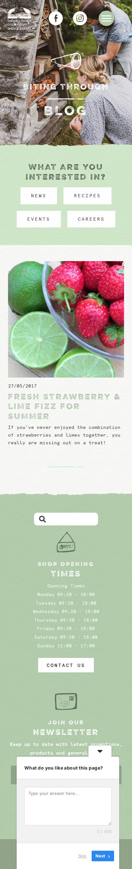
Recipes (87, 196)
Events (38, 219)
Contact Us (66, 665)
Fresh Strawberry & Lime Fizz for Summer (64, 406)
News (38, 196)
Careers (91, 219)
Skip (82, 855)
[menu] (106, 18)
